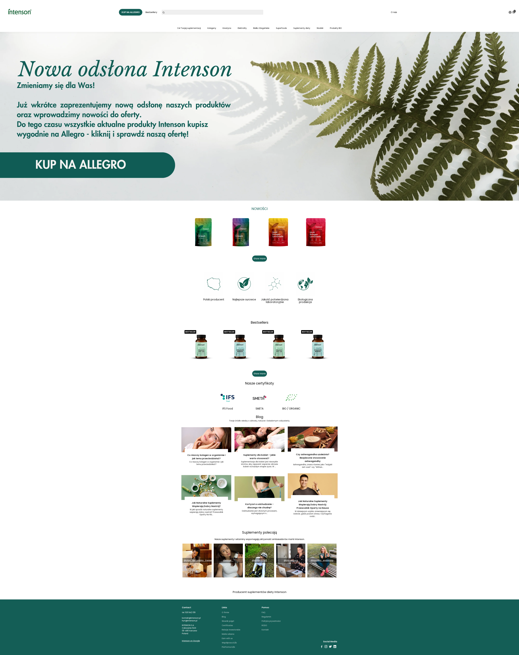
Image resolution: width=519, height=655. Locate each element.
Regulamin (266, 617)
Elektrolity (242, 28)
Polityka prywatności (271, 621)
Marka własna (228, 634)
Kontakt (265, 630)
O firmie (225, 612)
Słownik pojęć (228, 621)
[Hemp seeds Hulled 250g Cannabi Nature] (203, 232)
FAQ (263, 612)
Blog (224, 617)
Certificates (227, 625)
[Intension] (21, 12)
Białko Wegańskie (261, 28)
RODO (264, 625)
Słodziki (320, 28)
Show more (260, 258)
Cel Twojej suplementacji (189, 28)
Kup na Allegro (131, 12)
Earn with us (227, 638)
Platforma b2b (228, 647)
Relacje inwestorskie (231, 630)
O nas (394, 12)
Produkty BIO (336, 28)
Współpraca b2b (229, 642)
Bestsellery (151, 12)
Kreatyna (227, 28)
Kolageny (211, 28)
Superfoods (281, 28)
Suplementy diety (301, 28)
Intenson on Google (191, 641)
